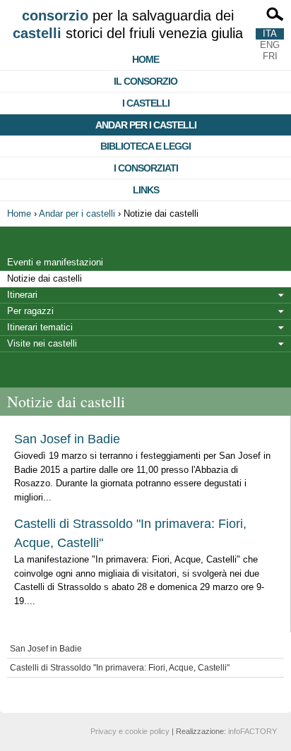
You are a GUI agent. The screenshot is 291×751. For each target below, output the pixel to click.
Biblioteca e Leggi (145, 146)
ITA (270, 33)
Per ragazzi (30, 311)
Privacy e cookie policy (130, 731)
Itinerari (22, 294)
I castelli (146, 103)
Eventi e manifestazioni (55, 262)
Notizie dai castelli (44, 278)
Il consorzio (145, 81)
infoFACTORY (252, 731)
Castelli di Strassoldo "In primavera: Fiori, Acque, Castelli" (120, 668)
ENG (270, 45)
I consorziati (146, 168)
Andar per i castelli (145, 125)
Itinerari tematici (40, 327)
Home (145, 59)
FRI (270, 56)
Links (146, 190)
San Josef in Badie (67, 439)
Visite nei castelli (42, 343)
